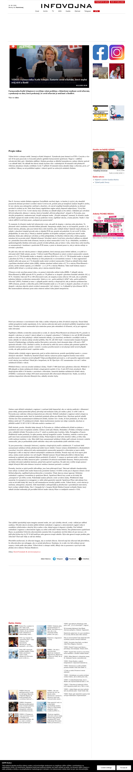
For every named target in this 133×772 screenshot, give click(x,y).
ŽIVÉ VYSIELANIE (117, 2)
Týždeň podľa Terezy (102, 182)
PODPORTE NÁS (101, 2)
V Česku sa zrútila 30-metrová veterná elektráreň (74, 671)
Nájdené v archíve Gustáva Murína (107, 180)
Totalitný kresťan (100, 171)
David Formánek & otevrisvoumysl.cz (27, 552)
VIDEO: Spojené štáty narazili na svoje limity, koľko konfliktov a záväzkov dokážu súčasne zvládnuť (77, 652)
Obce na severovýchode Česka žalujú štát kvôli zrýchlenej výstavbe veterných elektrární (77, 638)
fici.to (114, 238)
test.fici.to (120, 238)
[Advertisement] (66, 27)
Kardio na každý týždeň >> (116, 173)
